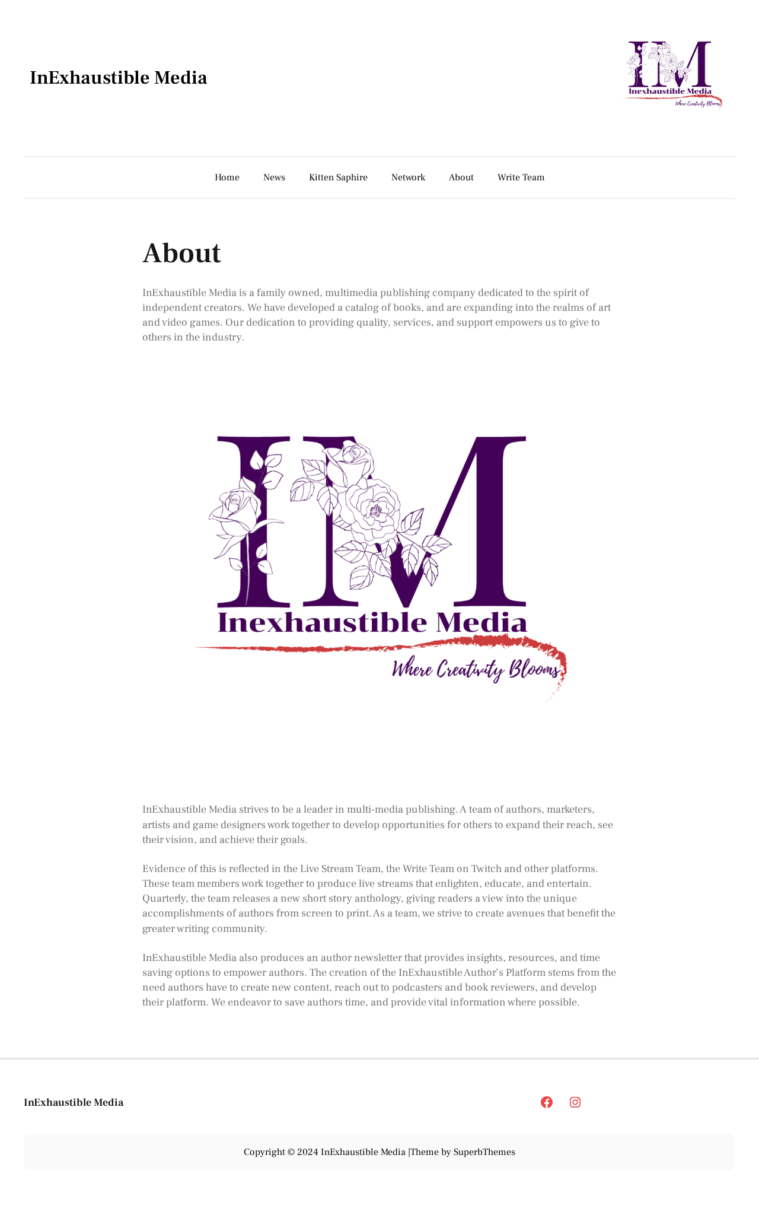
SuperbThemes (484, 1152)
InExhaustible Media (119, 77)
